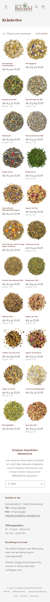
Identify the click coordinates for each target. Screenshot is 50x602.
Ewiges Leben (7, 172)
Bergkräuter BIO (32, 280)
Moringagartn (31, 63)
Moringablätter (8, 425)
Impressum (34, 596)
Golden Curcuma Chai (11, 353)
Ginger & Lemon (8, 389)
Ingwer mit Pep (32, 208)
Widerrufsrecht (19, 592)
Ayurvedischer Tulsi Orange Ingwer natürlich (13, 245)
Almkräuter (6, 136)
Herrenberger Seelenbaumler (8, 64)
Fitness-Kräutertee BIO (35, 136)
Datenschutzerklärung (37, 592)
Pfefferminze (31, 172)
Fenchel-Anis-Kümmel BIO (12, 280)
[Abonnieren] (41, 484)
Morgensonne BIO (9, 99)
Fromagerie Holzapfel (23, 588)
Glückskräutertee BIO (34, 99)
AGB (15, 596)
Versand (23, 596)
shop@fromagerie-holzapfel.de (22, 515)
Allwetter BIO (7, 316)
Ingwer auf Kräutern (33, 353)
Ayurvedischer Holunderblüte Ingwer (11, 209)
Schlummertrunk (32, 244)
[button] (6, 7)
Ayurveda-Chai (31, 425)
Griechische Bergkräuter (35, 389)
